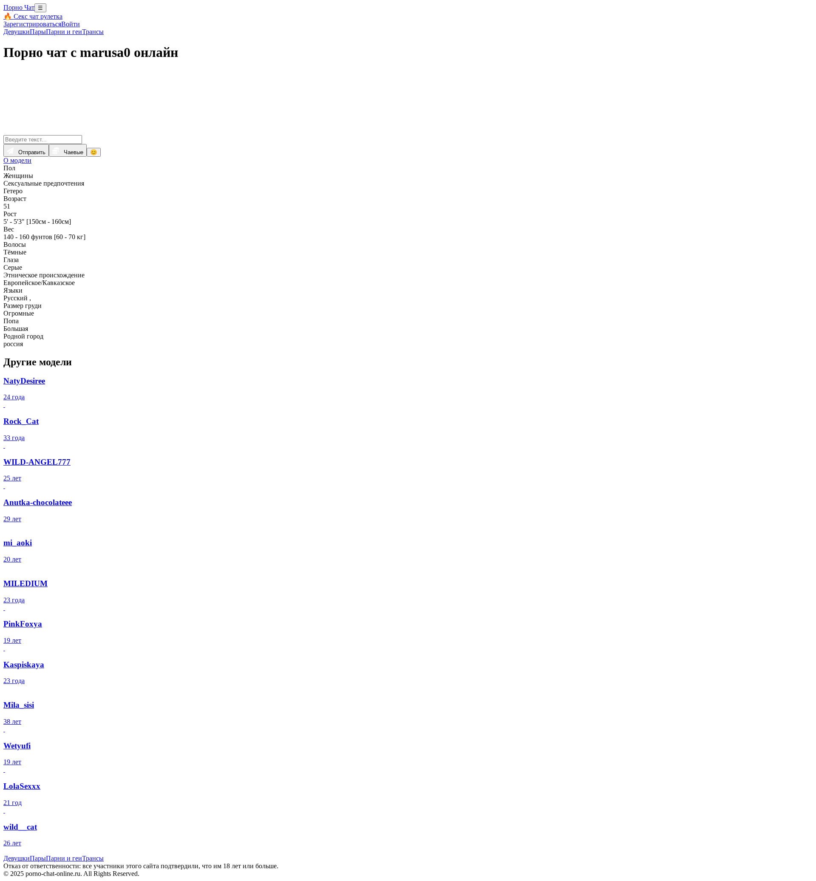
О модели (17, 160)
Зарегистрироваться (32, 24)
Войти (70, 24)
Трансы (93, 31)
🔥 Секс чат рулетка (32, 16)
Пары (38, 31)
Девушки (16, 31)
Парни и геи (64, 31)
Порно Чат (18, 7)
